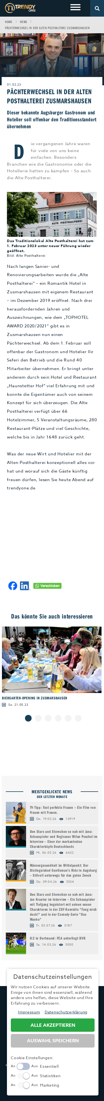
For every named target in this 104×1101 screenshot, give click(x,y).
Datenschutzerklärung (66, 1012)
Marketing (49, 1085)
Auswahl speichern (53, 1040)
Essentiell (49, 1066)
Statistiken (50, 1075)
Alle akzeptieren (53, 1025)
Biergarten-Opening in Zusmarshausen (34, 697)
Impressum (29, 1012)
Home (8, 22)
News (23, 22)
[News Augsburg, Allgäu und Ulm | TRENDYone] (20, 8)
